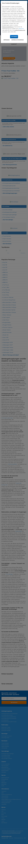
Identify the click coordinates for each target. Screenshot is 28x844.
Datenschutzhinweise (17, 39)
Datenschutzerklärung (8, 27)
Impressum (6, 39)
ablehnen (21, 28)
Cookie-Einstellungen (19, 30)
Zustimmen (14, 36)
